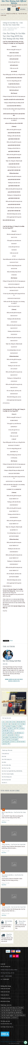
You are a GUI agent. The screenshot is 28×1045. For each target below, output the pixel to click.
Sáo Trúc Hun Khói (6, 779)
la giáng (14, 726)
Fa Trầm (23, 724)
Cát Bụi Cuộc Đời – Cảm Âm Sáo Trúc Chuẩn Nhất (13, 907)
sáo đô (4, 743)
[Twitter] (17, 956)
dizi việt (14, 724)
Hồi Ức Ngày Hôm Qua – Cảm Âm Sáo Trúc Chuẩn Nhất (14, 813)
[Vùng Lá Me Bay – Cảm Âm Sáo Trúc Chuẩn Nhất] (14, 834)
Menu (2, 9)
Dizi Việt (4, 756)
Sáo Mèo (4, 762)
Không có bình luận (8, 30)
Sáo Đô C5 (4, 782)
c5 (3, 724)
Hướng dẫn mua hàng (5, 998)
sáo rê (4, 739)
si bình (4, 728)
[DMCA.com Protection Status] (5, 1036)
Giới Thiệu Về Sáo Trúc (6, 1026)
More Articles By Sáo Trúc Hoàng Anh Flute (14, 680)
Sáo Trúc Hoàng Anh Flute (11, 27)
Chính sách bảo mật (5, 991)
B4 (10, 721)
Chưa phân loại (5, 753)
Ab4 (7, 721)
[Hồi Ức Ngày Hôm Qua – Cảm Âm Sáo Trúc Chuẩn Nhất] (14, 801)
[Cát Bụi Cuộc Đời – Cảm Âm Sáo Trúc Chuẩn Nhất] (14, 896)
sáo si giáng (15, 739)
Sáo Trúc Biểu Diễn (6, 765)
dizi (9, 724)
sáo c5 (12, 730)
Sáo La (17, 735)
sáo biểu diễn (6, 730)
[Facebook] (10, 956)
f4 (18, 724)
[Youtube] (14, 956)
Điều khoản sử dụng (5, 1001)
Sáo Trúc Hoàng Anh (7, 776)
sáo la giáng (5, 737)
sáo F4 (4, 735)
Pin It (11, 640)
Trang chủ (3, 13)
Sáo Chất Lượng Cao (7, 759)
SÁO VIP (16, 728)
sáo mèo (20, 737)
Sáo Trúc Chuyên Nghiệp (7, 774)
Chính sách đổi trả (5, 995)
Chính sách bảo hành (5, 988)
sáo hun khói (10, 735)
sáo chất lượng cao (19, 732)
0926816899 (6, 979)
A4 (3, 721)
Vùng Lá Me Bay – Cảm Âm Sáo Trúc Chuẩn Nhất (13, 844)
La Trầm (19, 726)
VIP (8, 743)
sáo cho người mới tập (8, 732)
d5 (6, 724)
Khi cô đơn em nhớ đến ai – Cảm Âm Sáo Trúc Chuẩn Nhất (12, 875)
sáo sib (8, 739)
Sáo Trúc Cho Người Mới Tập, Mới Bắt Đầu (12, 771)
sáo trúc (13, 741)
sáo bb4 (22, 728)
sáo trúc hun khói (21, 741)
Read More (4, 822)
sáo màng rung (13, 737)
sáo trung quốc (6, 741)
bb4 (14, 721)
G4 (3, 726)
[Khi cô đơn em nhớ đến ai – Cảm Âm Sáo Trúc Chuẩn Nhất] (14, 864)
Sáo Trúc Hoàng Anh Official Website (8, 1041)
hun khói (8, 726)
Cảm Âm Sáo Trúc (12, 28)
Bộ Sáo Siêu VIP (21, 721)
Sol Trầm (10, 728)
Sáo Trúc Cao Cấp (6, 768)
